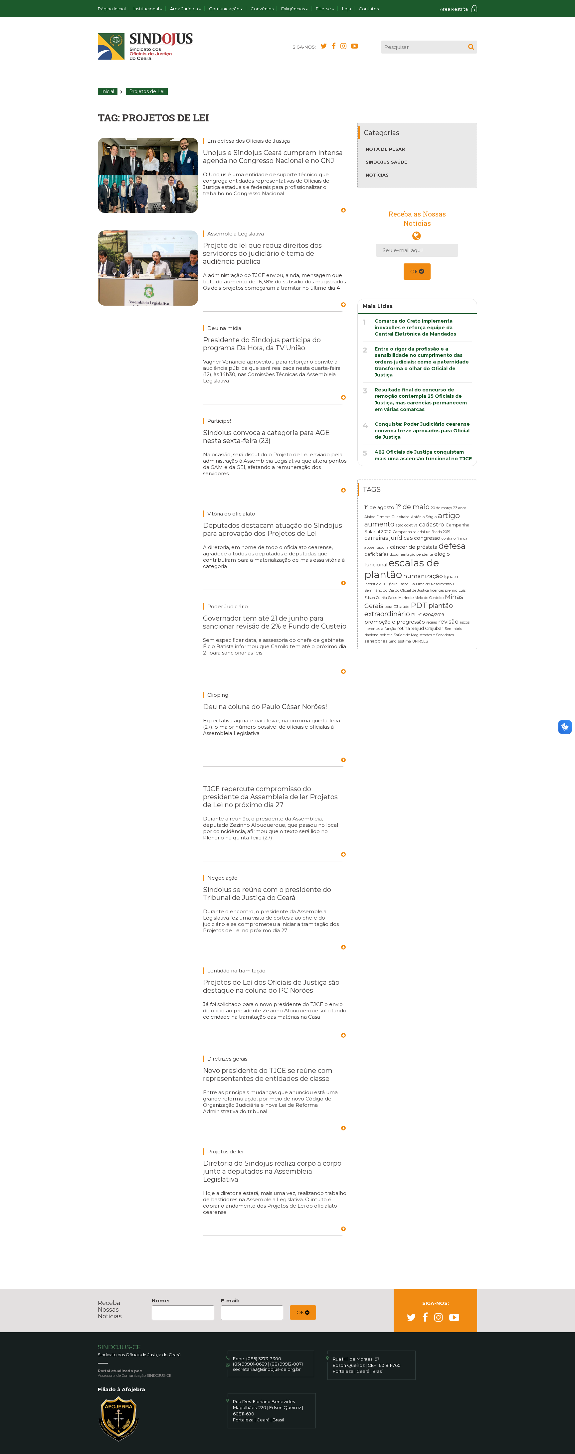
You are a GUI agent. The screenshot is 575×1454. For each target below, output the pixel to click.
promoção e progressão (394, 622)
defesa (452, 546)
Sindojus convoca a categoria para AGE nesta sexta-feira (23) (266, 437)
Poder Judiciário (227, 606)
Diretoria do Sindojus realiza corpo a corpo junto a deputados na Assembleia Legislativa (272, 1171)
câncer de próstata (413, 547)
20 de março (441, 508)
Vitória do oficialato (231, 513)
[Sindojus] (145, 46)
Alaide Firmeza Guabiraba (387, 517)
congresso (427, 538)
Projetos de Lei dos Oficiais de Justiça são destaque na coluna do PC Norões (271, 986)
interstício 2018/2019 (381, 584)
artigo (449, 515)
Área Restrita (454, 9)
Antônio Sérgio (424, 517)
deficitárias (376, 554)
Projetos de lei (225, 1151)
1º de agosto (379, 507)
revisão (448, 621)
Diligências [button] (293, 8)
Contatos (369, 8)
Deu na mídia (224, 328)
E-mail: (230, 1300)
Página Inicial (112, 8)
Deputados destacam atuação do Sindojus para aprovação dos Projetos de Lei (272, 529)
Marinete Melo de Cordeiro (421, 598)
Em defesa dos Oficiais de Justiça (248, 141)
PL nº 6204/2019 (427, 614)
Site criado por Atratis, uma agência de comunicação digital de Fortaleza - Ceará (472, 1362)
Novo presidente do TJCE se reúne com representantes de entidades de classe (267, 1075)
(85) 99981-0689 (250, 1364)
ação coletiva (407, 525)
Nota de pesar (385, 149)
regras (431, 622)
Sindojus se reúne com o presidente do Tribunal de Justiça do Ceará (267, 894)
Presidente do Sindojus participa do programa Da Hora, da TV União (262, 344)
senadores (375, 641)
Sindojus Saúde (386, 162)
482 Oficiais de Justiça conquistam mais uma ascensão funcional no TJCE (423, 455)
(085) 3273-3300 (263, 1358)
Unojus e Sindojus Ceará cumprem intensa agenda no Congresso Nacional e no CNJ (273, 157)
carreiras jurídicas (388, 537)
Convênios (262, 8)
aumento (379, 524)
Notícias (377, 175)
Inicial (107, 91)
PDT (419, 605)
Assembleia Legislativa (235, 233)
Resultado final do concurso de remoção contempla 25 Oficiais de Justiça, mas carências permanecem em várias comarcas (421, 399)
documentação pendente (411, 554)
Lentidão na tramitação (236, 970)
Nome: (160, 1300)
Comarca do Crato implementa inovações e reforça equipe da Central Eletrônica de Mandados (415, 327)
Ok (414, 271)
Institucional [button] (146, 8)
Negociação (222, 878)
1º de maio (413, 507)
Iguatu (451, 576)
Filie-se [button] (323, 8)
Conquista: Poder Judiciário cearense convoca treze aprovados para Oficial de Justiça (422, 430)
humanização (423, 575)
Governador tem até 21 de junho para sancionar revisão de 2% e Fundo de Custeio (274, 622)
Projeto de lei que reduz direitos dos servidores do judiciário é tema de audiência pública (262, 253)
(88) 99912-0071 (286, 1364)
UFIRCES (420, 641)
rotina (403, 628)
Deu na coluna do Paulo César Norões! (265, 707)
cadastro (431, 524)
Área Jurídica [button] (184, 8)
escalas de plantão (401, 568)
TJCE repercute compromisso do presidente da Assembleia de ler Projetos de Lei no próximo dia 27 (270, 797)
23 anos (459, 508)
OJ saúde (401, 607)
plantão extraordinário (408, 610)
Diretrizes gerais (227, 1059)
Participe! (219, 421)
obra (388, 607)
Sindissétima (400, 641)
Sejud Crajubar (427, 628)
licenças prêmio (443, 590)
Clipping (217, 695)
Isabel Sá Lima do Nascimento (426, 584)
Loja (346, 8)
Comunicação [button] (224, 8)
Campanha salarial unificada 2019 (421, 532)
